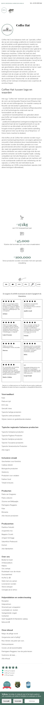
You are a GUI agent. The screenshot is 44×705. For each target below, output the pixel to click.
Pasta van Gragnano (9, 494)
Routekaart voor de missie (11, 571)
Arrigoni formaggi (8, 538)
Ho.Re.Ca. (5, 578)
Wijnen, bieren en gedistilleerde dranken (16, 419)
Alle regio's (6, 450)
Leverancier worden (9, 584)
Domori (4, 545)
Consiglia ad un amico (9, 590)
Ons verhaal (6, 569)
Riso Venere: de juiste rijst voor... (13, 641)
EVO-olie (5, 405)
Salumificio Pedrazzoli (9, 541)
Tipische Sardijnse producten (12, 439)
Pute (3, 509)
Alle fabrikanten (7, 549)
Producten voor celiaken (10, 476)
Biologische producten (10, 469)
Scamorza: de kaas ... (9, 655)
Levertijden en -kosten (10, 610)
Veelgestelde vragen (9, 613)
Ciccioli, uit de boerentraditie (12, 648)
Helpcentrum (6, 604)
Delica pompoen (8, 644)
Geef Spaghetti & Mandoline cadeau (15, 619)
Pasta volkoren (7, 498)
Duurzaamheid (7, 574)
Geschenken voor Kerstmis (11, 461)
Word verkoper (7, 587)
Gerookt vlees (7, 408)
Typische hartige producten (11, 412)
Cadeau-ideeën (7, 465)
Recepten (5, 601)
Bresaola (5, 512)
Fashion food (6, 479)
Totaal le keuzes (7, 483)
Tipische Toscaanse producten (12, 443)
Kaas (3, 398)
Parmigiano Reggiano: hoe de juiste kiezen (17, 651)
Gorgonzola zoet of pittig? (11, 637)
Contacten (5, 616)
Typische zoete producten (11, 416)
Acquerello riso (7, 531)
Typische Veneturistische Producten (14, 446)
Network (5, 622)
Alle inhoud (6, 659)
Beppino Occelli (7, 534)
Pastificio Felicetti (8, 527)
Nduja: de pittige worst (10, 634)
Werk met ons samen (9, 581)
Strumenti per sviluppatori (11, 607)
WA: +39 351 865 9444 (36, 3)
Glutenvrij (5, 472)
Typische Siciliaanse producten (13, 432)
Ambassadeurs (7, 563)
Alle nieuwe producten (10, 516)
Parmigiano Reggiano (9, 505)
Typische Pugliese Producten (12, 436)
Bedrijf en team (7, 560)
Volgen (39, 19)
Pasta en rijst (6, 401)
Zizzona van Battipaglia (10, 501)
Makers (4, 566)
